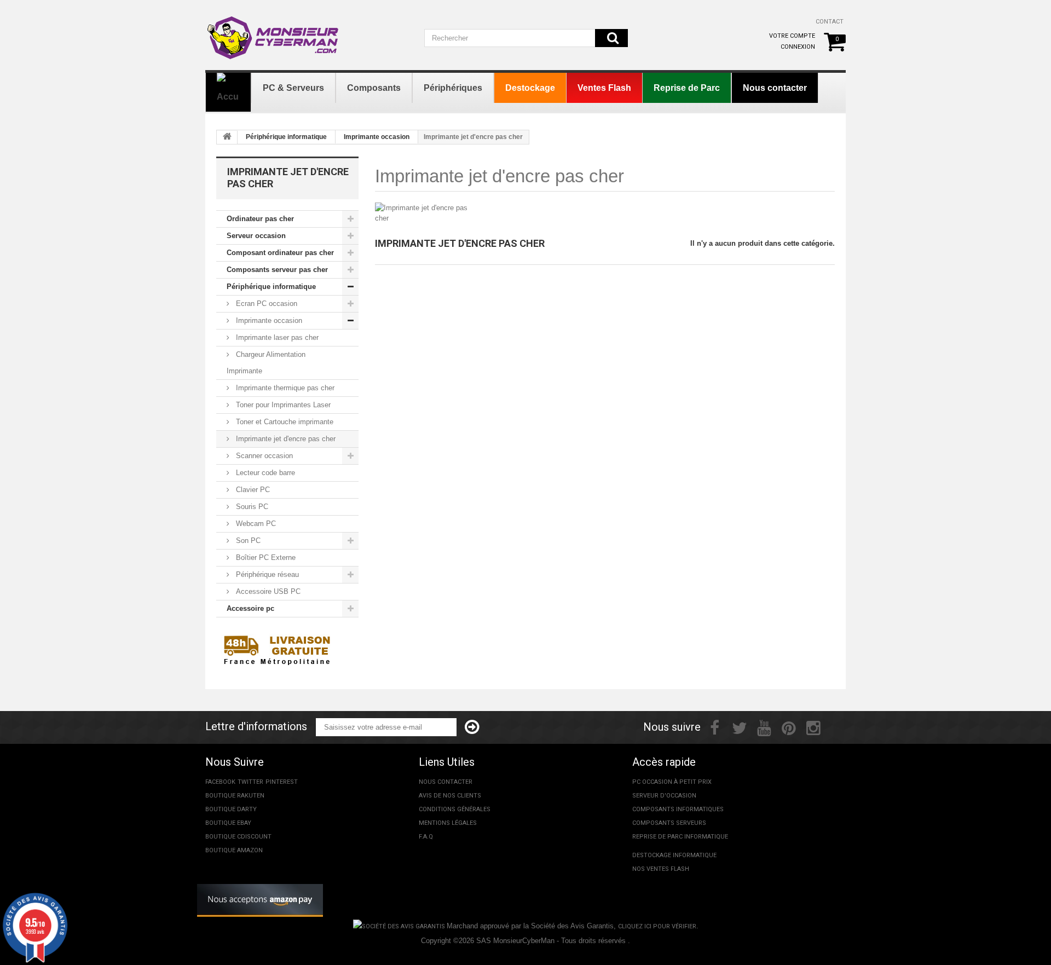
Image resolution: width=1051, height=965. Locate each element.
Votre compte (792, 35)
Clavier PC (252, 490)
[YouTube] (764, 727)
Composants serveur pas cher (277, 269)
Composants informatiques (678, 809)
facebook (220, 781)
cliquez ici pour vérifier (657, 926)
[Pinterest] (789, 727)
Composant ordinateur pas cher (280, 253)
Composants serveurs (669, 823)
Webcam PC (255, 523)
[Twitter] (739, 727)
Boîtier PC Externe (265, 557)
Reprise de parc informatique (680, 836)
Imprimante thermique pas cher (284, 388)
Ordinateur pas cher (260, 219)
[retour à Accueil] (227, 137)
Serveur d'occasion (664, 795)
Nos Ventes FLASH (660, 868)
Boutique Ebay (228, 823)
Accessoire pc (250, 608)
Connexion (798, 46)
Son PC (247, 540)
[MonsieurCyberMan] (273, 32)
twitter (250, 781)
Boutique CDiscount (238, 836)
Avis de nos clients (450, 795)
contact (830, 21)
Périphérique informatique (286, 137)
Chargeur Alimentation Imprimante (266, 362)
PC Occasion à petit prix (672, 781)
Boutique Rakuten (234, 795)
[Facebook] (714, 727)
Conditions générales (454, 809)
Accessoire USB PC (267, 591)
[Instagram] (813, 727)
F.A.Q (426, 836)
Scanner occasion (263, 456)
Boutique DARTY (231, 809)
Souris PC (251, 506)
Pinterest (281, 781)
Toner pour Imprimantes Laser (282, 405)
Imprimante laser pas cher (276, 337)
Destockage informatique (674, 855)
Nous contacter (445, 781)
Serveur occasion (256, 236)
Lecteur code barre (264, 473)
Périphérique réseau (266, 574)
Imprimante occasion (376, 137)
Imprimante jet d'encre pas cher (285, 439)
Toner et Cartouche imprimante (283, 422)
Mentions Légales (448, 823)
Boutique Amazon (234, 850)
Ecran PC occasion (265, 303)
